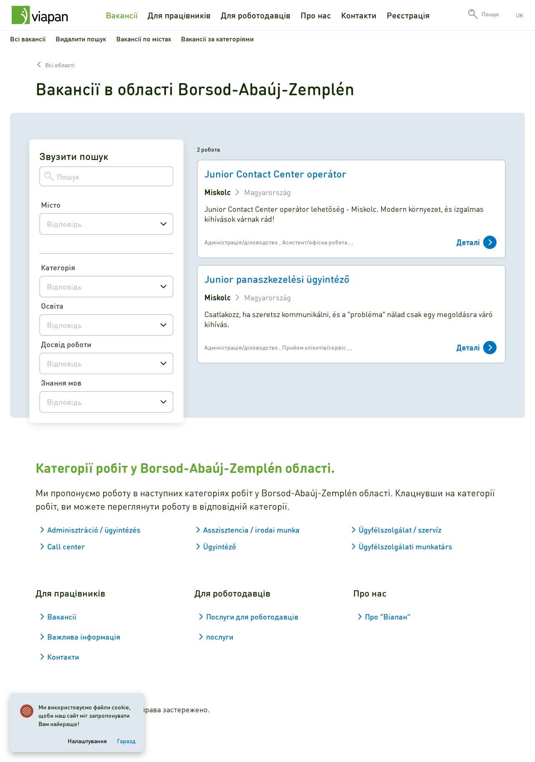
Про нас (316, 15)
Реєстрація (408, 15)
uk (519, 15)
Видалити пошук (81, 38)
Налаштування (87, 740)
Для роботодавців (255, 15)
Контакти (359, 15)
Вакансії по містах (143, 38)
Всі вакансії (28, 38)
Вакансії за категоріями (217, 38)
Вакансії (122, 15)
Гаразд (126, 740)
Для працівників (179, 15)
